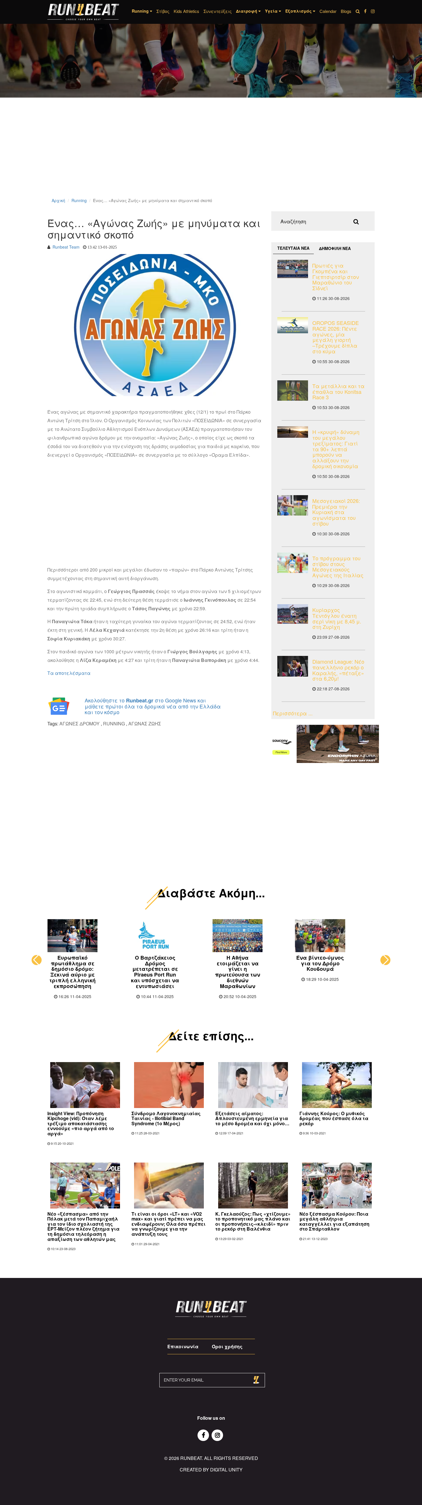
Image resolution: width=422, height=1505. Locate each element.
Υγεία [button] (272, 11)
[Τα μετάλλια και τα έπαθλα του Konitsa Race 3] (292, 390)
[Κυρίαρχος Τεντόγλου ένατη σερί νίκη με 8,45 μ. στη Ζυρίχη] (292, 614)
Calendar (328, 11)
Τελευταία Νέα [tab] (293, 248)
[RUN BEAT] (83, 12)
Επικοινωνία (182, 1346)
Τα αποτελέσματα (68, 673)
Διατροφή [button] (247, 11)
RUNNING (114, 723)
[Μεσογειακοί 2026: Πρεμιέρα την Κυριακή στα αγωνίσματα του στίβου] (292, 505)
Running (79, 200)
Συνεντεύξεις (218, 11)
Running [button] (141, 11)
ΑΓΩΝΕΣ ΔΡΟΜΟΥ (79, 723)
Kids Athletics (186, 11)
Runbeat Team (66, 247)
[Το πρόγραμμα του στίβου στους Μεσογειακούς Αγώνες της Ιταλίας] (292, 563)
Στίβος (162, 11)
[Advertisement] (172, 155)
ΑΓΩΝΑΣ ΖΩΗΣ (144, 723)
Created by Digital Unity (211, 1469)
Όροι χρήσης (227, 1346)
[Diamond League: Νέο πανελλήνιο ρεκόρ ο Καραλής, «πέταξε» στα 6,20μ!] (292, 666)
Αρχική (58, 200)
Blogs (346, 11)
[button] (37, 960)
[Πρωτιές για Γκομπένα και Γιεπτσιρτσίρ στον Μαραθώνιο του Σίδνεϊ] (292, 269)
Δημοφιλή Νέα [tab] (335, 248)
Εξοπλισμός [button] (299, 11)
